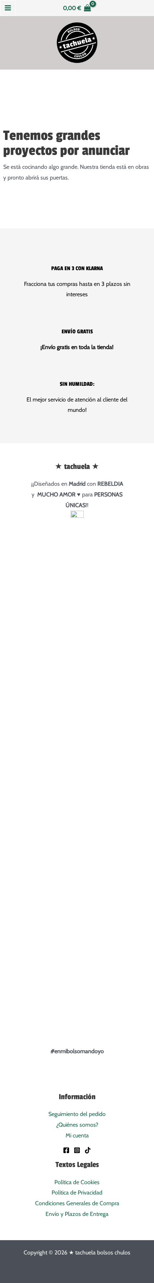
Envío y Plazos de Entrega (77, 1214)
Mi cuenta (77, 1135)
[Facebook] (66, 1150)
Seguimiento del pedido (77, 1114)
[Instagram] (77, 1150)
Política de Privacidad (77, 1192)
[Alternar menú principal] (8, 8)
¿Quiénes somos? (77, 1124)
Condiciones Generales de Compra (77, 1203)
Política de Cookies (77, 1182)
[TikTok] (88, 1150)
